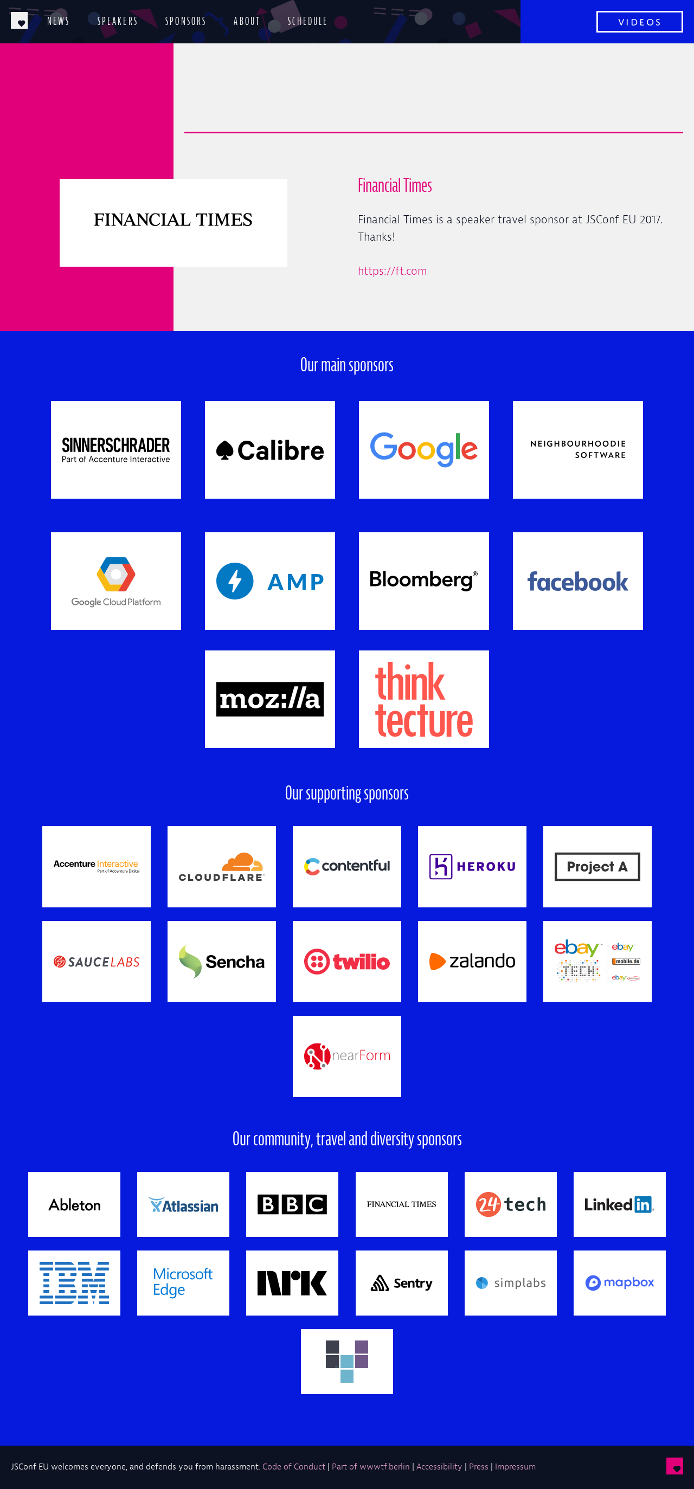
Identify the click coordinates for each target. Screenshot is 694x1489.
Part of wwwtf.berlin (371, 1466)
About (247, 21)
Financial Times (395, 185)
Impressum (515, 1466)
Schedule (308, 21)
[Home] (19, 21)
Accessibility (439, 1466)
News (58, 21)
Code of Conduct (293, 1466)
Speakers (118, 21)
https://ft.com (392, 271)
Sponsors (186, 21)
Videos (640, 20)
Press (479, 1466)
